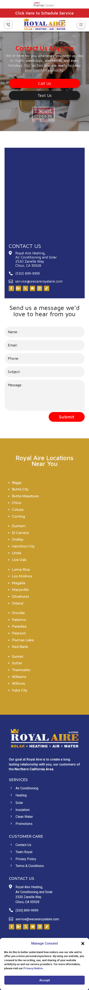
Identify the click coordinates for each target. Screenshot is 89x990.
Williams (19, 677)
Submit (66, 416)
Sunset (17, 656)
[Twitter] (25, 288)
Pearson (19, 633)
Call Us (44, 83)
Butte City (20, 489)
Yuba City (19, 690)
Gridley (17, 539)
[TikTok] (46, 288)
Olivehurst (20, 597)
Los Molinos (22, 576)
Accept (44, 980)
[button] (83, 943)
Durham (18, 526)
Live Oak (19, 560)
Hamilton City (23, 546)
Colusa (17, 510)
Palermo (19, 620)
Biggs (17, 483)
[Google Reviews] (18, 288)
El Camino (20, 533)
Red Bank (20, 647)
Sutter (17, 663)
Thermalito (21, 670)
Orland (17, 603)
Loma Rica (21, 570)
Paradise (19, 626)
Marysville (20, 590)
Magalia (18, 583)
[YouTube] (32, 288)
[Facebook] (11, 288)
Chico (16, 503)
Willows (18, 683)
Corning (18, 516)
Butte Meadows (25, 496)
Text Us (44, 95)
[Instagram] (39, 288)
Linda (16, 553)
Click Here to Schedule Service (44, 13)
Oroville (18, 613)
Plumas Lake (23, 640)
